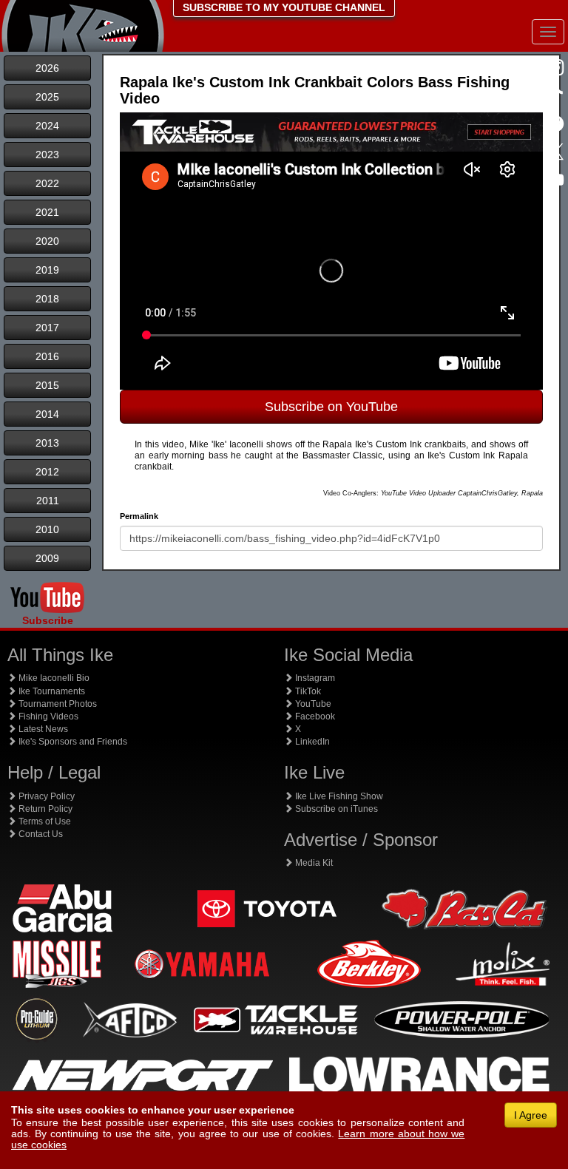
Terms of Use (43, 821)
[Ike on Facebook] (557, 125)
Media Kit (313, 863)
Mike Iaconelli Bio (52, 678)
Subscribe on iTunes (335, 809)
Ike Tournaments (50, 691)
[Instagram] (557, 68)
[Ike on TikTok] (557, 96)
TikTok (307, 691)
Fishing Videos (47, 716)
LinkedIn (311, 741)
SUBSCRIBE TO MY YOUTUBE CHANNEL (284, 7)
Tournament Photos (56, 704)
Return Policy (44, 809)
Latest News (42, 729)
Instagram (314, 678)
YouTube (312, 704)
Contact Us (39, 834)
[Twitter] (557, 153)
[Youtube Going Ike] (557, 181)
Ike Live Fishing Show (338, 796)
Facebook (314, 716)
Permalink (139, 516)
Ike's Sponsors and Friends (71, 741)
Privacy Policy (45, 796)
